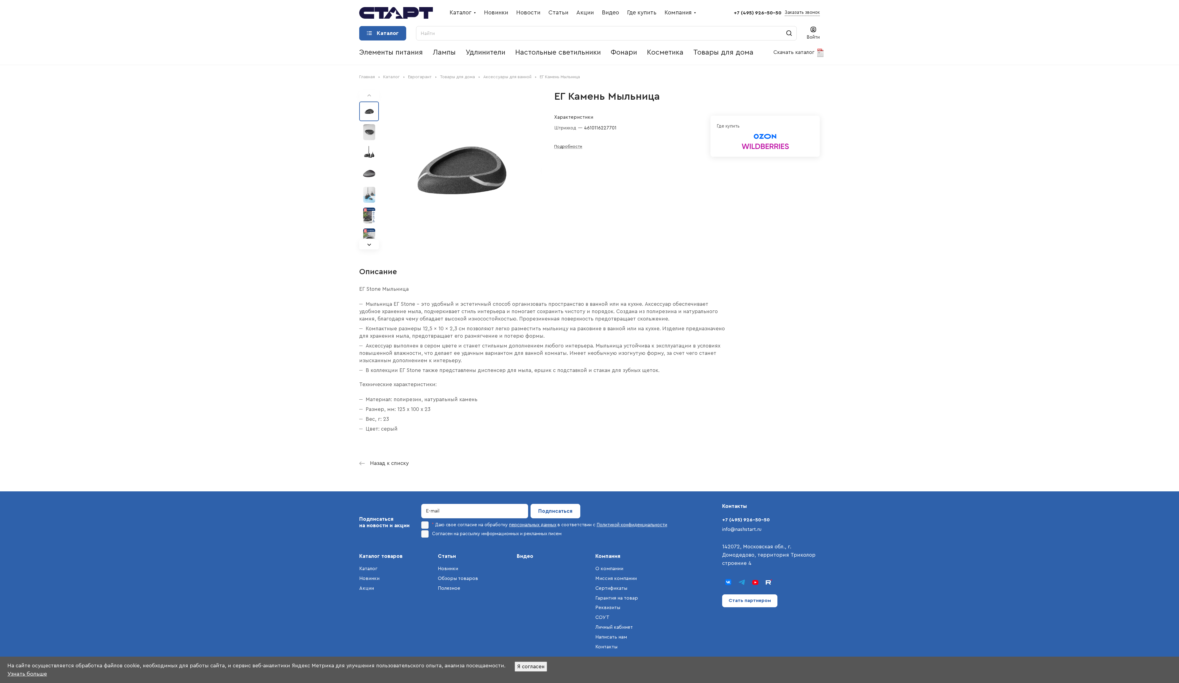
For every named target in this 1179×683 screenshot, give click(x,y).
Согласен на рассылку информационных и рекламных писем (497, 533)
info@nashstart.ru (741, 529)
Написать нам (611, 637)
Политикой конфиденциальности (632, 525)
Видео (525, 556)
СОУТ (602, 617)
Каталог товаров (381, 556)
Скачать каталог (794, 52)
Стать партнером (750, 600)
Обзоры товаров (458, 578)
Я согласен (531, 666)
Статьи (447, 556)
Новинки (369, 578)
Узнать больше (27, 674)
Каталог (368, 568)
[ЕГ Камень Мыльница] (462, 169)
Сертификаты (611, 588)
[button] (369, 244)
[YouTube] (755, 582)
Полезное (449, 588)
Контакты (606, 646)
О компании (609, 568)
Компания (608, 556)
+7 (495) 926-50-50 (757, 12)
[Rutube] (769, 582)
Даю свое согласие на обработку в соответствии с (549, 525)
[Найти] (789, 33)
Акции (366, 588)
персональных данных (532, 525)
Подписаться (555, 511)
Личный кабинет (614, 627)
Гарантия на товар (616, 598)
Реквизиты (607, 607)
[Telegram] (742, 582)
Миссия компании (616, 578)
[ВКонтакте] (728, 582)
